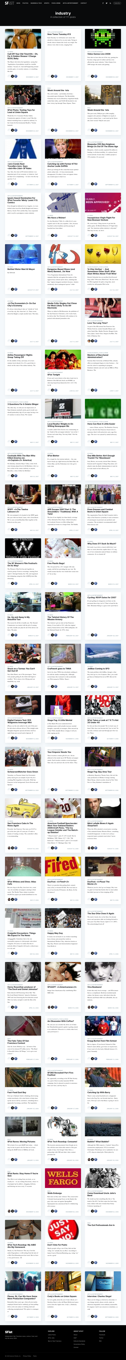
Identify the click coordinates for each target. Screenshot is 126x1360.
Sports (46, 3)
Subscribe (117, 3)
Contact (84, 3)
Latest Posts (52, 1334)
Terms (35, 1356)
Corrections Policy (79, 1344)
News (18, 3)
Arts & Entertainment (70, 3)
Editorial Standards (79, 1341)
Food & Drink (56, 3)
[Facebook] (103, 3)
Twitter (101, 1338)
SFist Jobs (51, 1338)
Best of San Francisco (54, 1341)
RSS (100, 1341)
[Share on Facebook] (16, 76)
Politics (25, 3)
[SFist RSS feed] (110, 3)
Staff (75, 1338)
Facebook (102, 1334)
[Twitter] (106, 3)
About (75, 1334)
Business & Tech (36, 3)
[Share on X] (12, 76)
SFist (8, 1332)
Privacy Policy (27, 1356)
